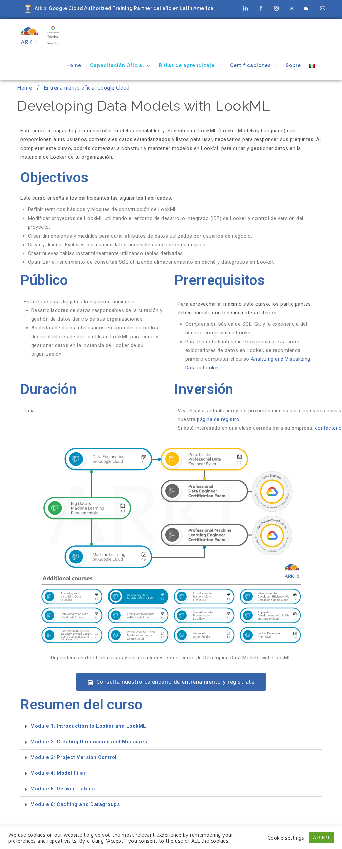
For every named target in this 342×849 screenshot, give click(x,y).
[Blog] (307, 9)
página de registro (218, 419)
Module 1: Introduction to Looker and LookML (88, 726)
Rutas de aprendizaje (187, 65)
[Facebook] (261, 8)
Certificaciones (250, 65)
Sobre (293, 65)
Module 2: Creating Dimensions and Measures (88, 742)
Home (73, 65)
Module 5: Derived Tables (62, 789)
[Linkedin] (245, 8)
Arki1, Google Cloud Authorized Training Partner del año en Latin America (124, 8)
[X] (291, 8)
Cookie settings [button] (286, 838)
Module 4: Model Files (58, 773)
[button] (171, 726)
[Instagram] (276, 8)
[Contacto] (322, 8)
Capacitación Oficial (117, 65)
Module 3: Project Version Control (73, 757)
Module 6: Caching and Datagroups (75, 804)
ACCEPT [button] (321, 837)
